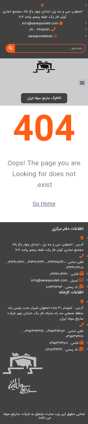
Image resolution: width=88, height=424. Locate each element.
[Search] (10, 48)
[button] (82, 82)
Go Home (44, 204)
